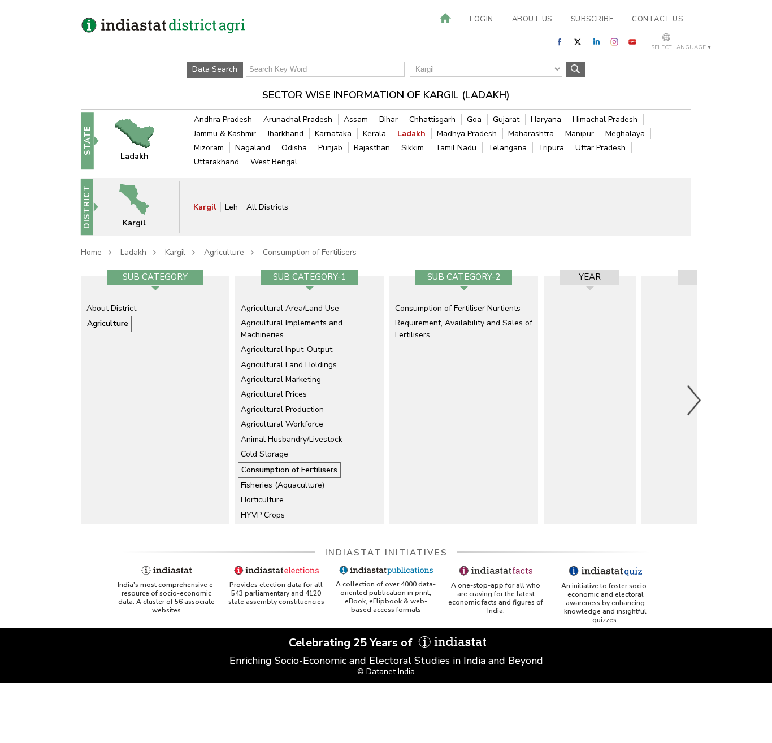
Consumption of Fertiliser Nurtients (458, 308)
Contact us (657, 19)
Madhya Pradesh (467, 133)
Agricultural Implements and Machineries (291, 329)
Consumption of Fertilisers (310, 252)
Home (91, 252)
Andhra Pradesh (223, 119)
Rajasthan (372, 147)
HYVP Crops (263, 515)
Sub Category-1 (309, 277)
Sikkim (412, 147)
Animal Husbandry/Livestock (291, 439)
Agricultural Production (282, 409)
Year (590, 277)
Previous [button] (75, 400)
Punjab (330, 147)
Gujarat (506, 119)
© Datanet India (386, 671)
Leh (231, 207)
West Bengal (273, 162)
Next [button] (694, 400)
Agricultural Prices (274, 394)
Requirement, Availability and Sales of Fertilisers (463, 329)
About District (111, 308)
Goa (474, 119)
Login (481, 19)
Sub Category (155, 277)
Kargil (204, 207)
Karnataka (333, 133)
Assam (356, 119)
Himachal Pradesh (605, 119)
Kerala (374, 133)
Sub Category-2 (463, 277)
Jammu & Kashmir (225, 133)
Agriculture (224, 252)
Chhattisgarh (432, 119)
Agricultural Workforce (282, 424)
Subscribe (592, 19)
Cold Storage (264, 454)
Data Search (214, 69)
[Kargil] (141, 206)
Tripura (551, 147)
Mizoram (209, 147)
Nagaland (252, 147)
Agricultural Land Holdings (289, 364)
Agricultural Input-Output (286, 349)
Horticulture (262, 499)
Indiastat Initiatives (386, 552)
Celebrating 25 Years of (352, 642)
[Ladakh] (142, 140)
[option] (155, 400)
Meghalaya (625, 133)
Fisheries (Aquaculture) (282, 485)
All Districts (267, 207)
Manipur (579, 133)
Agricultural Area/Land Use (290, 308)
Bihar (388, 119)
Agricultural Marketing (281, 379)
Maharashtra (531, 133)
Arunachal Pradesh (297, 119)
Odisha (294, 147)
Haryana (546, 119)
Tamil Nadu (455, 147)
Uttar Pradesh (600, 147)
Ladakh (411, 133)
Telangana (507, 147)
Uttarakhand (216, 162)
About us (532, 19)
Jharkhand (285, 133)
